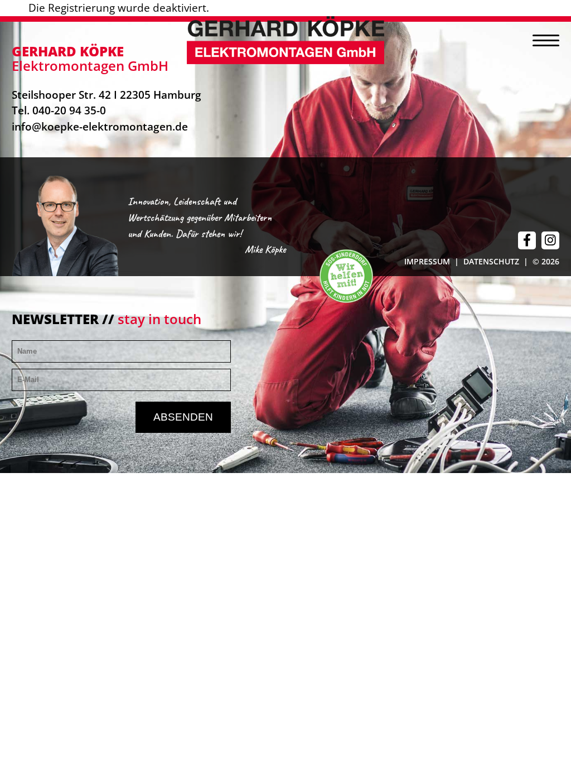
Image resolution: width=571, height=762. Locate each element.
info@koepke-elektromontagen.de (100, 126)
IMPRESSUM (427, 261)
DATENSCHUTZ (491, 261)
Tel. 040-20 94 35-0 (59, 110)
